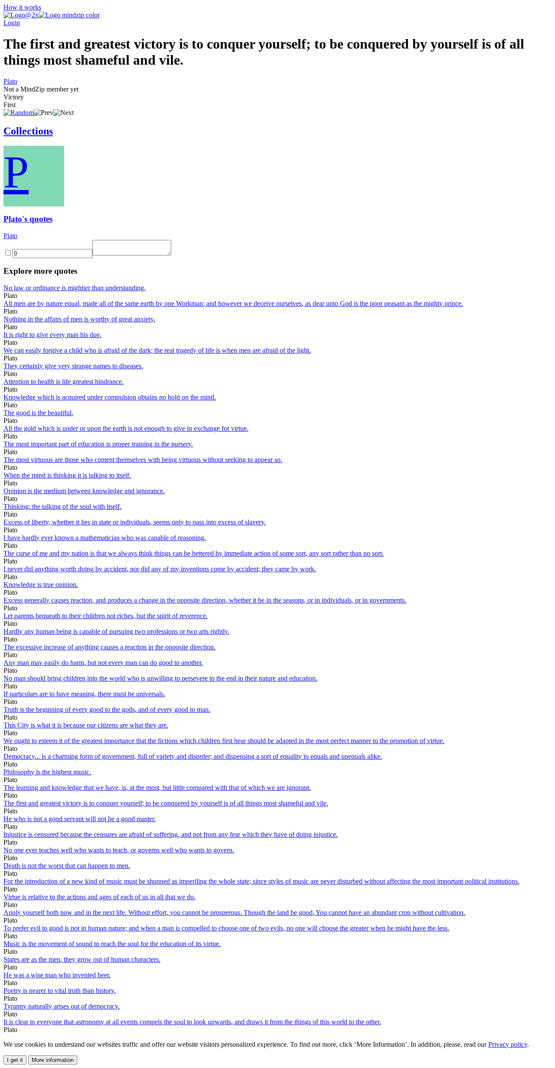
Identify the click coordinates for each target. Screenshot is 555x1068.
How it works (22, 7)
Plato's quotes (27, 218)
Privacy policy (507, 1044)
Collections (28, 131)
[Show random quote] (18, 112)
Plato (10, 81)
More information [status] (53, 1060)
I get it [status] (15, 1060)
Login (11, 22)
